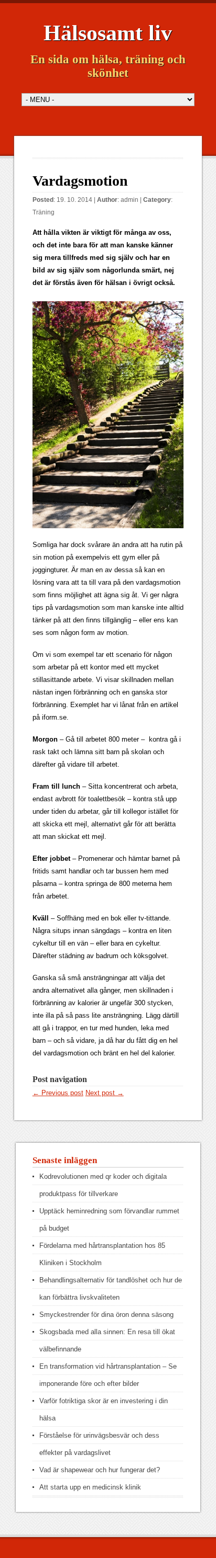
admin (129, 199)
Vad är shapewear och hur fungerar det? (99, 1470)
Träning (44, 212)
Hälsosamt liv (108, 33)
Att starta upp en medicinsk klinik (90, 1487)
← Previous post (58, 1093)
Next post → (104, 1093)
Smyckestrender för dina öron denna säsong (106, 1314)
